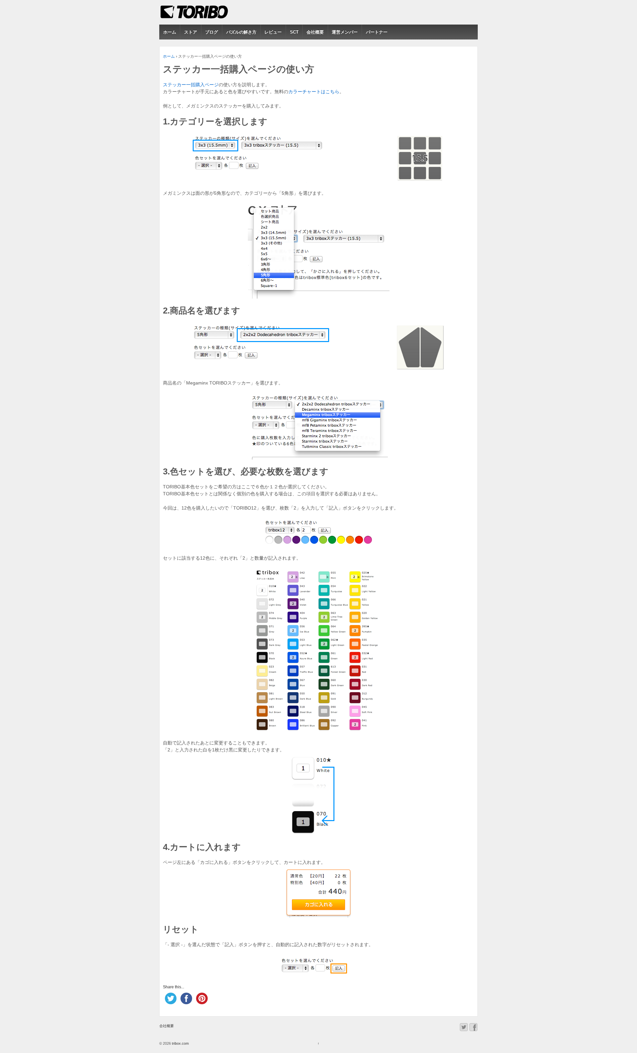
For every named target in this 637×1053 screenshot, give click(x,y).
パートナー (377, 32)
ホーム (169, 32)
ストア (190, 32)
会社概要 (315, 32)
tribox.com (180, 1043)
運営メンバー (345, 32)
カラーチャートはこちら (313, 91)
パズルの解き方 (241, 32)
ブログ (211, 32)
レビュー (273, 32)
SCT (294, 32)
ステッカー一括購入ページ (191, 84)
